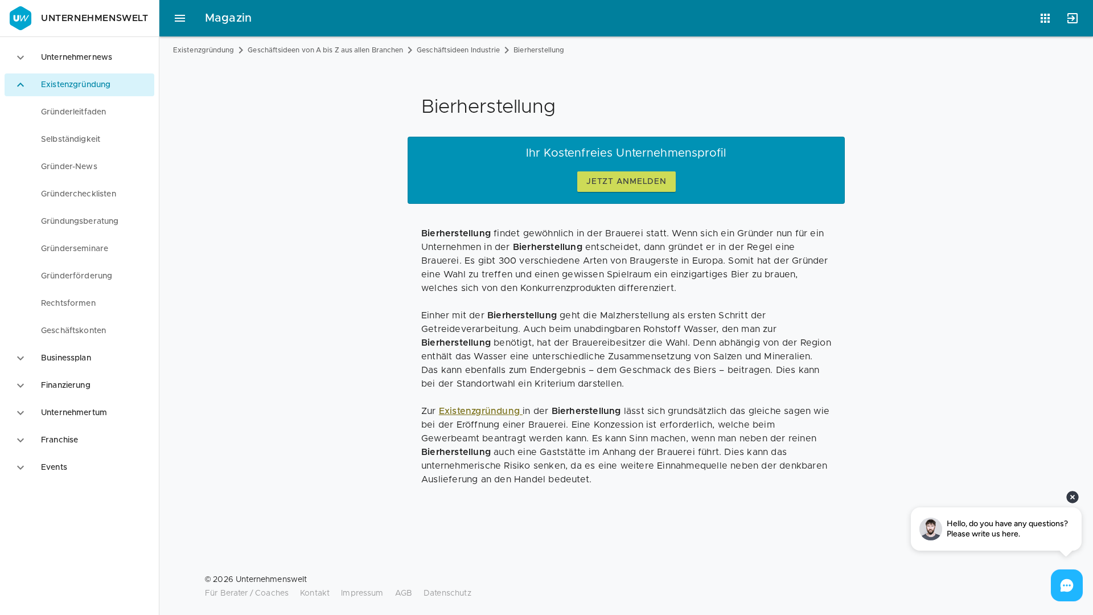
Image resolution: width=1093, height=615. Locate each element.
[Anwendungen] (1045, 18)
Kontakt (315, 593)
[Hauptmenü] (180, 18)
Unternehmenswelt (95, 18)
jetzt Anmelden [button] (626, 182)
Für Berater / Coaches (247, 593)
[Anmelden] (1072, 18)
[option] (79, 57)
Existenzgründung (203, 50)
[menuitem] (79, 112)
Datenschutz (447, 593)
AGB (403, 593)
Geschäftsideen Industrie (458, 50)
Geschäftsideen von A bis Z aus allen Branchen (325, 50)
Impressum (362, 593)
